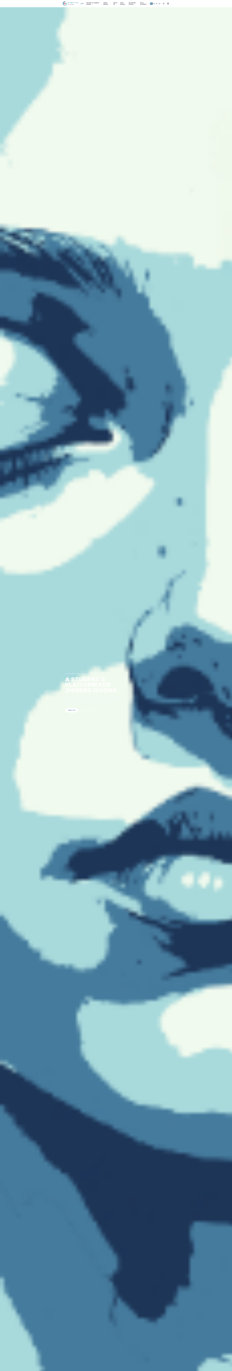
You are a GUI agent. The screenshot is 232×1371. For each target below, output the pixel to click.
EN (151, 3)
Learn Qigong (88, 710)
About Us (115, 3)
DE (154, 3)
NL (157, 3)
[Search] (163, 3)
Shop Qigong (122, 3)
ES (159, 3)
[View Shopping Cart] (168, 3)
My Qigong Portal (132, 3)
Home (82, 3)
